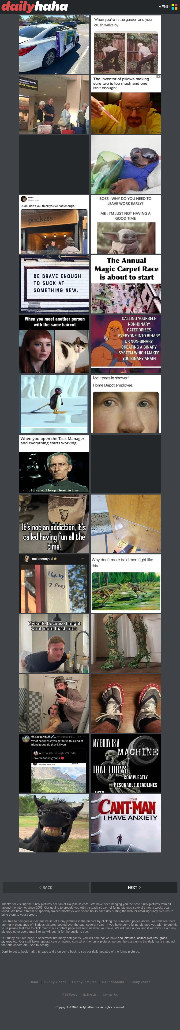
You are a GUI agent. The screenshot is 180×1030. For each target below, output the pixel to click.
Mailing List (90, 994)
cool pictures (126, 938)
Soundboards (113, 982)
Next (133, 887)
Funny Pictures (84, 982)
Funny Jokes (140, 982)
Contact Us (110, 994)
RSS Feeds (69, 994)
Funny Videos (55, 982)
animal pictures (147, 938)
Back (47, 887)
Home (34, 982)
